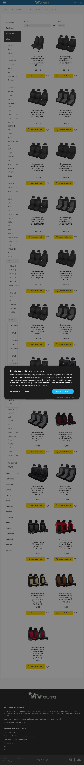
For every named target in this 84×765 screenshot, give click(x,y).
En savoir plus (43, 385)
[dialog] (42, 382)
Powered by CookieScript (65, 397)
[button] (20, 391)
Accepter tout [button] (63, 391)
